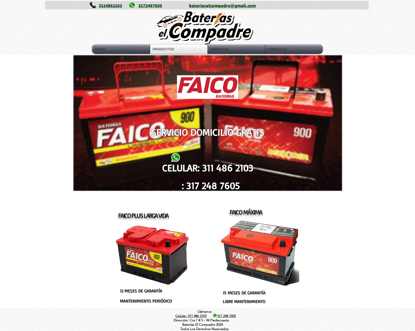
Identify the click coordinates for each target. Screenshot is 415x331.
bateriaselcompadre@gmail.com (222, 5)
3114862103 (110, 5)
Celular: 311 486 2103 (191, 316)
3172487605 (150, 5)
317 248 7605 (226, 316)
